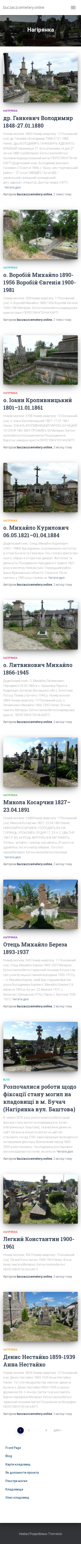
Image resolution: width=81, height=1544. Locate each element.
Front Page (13, 1448)
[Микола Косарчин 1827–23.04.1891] (40, 762)
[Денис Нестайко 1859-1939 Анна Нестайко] (40, 1316)
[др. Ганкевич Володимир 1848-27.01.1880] (40, 77)
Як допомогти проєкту (22, 1472)
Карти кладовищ (17, 1464)
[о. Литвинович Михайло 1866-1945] (40, 625)
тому (62, 194)
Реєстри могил (16, 1481)
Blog (6, 1079)
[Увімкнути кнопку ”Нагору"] (72, 1535)
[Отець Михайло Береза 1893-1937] (40, 904)
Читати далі (12, 187)
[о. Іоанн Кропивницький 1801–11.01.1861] (40, 360)
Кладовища (14, 1489)
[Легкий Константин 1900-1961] (40, 1199)
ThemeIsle (55, 1534)
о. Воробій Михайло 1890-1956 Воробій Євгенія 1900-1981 (39, 282)
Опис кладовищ (17, 1497)
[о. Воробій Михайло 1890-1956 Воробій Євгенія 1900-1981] (40, 234)
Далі (57, 1430)
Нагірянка (10, 110)
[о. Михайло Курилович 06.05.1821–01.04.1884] (40, 487)
